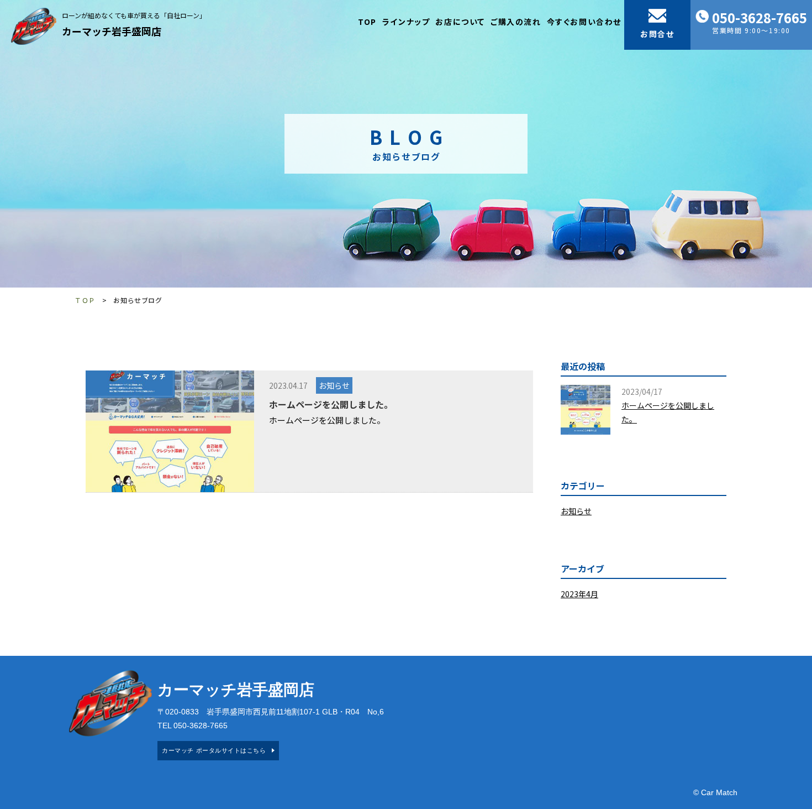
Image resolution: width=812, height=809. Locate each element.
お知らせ (334, 385)
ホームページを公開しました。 (331, 404)
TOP (367, 21)
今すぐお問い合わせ (584, 21)
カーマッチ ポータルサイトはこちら (214, 750)
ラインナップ (406, 21)
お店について (460, 21)
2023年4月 (579, 593)
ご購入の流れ (516, 21)
